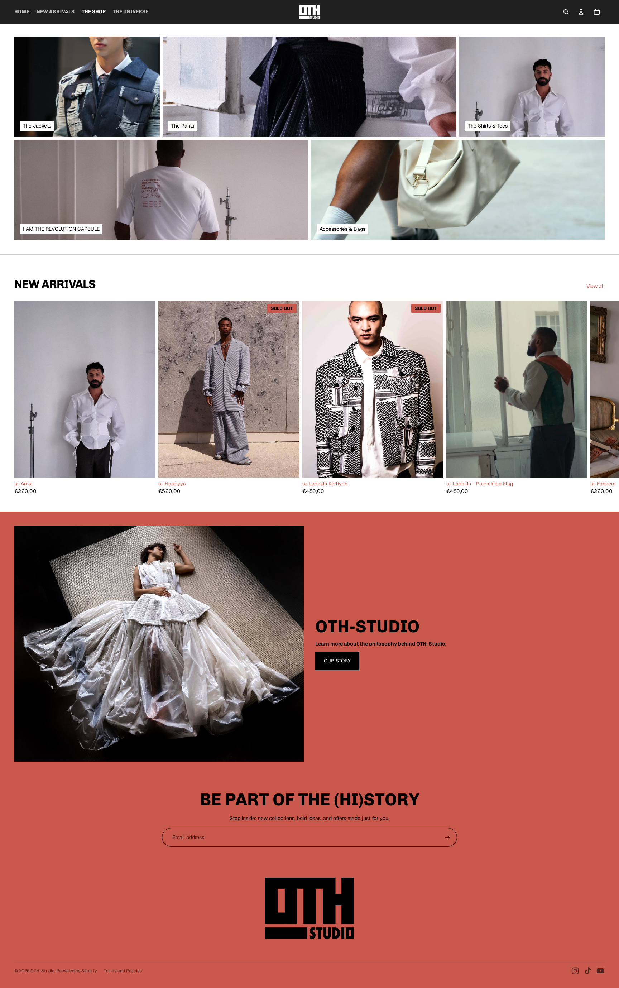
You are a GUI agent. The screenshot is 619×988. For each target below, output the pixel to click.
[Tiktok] (588, 971)
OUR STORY (337, 660)
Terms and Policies (123, 971)
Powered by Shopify (76, 971)
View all (595, 286)
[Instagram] (575, 971)
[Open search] (566, 12)
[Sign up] (447, 837)
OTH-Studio (42, 971)
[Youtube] (600, 971)
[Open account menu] (581, 12)
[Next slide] (597, 398)
